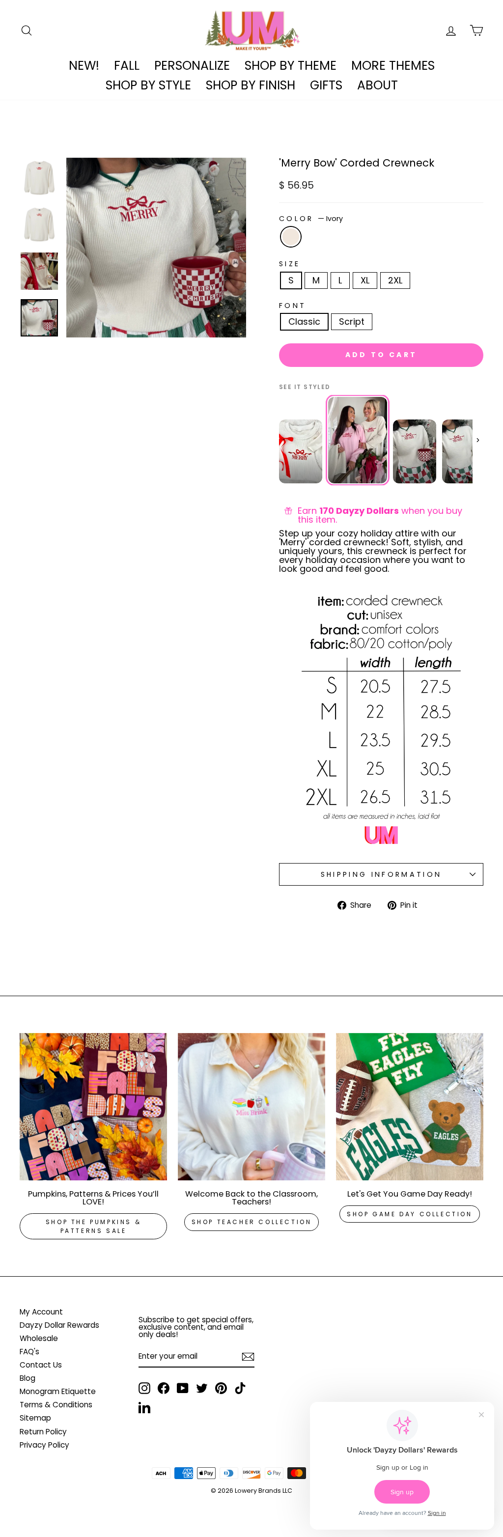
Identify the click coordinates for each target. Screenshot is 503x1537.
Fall (127, 65)
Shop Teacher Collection (252, 1222)
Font (292, 305)
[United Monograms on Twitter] (202, 1388)
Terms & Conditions (56, 1404)
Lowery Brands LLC (263, 1490)
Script (351, 321)
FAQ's (29, 1351)
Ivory (291, 237)
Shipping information (381, 874)
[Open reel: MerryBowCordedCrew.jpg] (300, 451)
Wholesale (39, 1338)
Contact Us (41, 1365)
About (377, 85)
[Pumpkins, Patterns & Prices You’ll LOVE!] (93, 1106)
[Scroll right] (478, 440)
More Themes (393, 65)
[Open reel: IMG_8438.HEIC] (463, 451)
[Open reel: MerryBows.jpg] (357, 440)
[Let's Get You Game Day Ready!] (409, 1106)
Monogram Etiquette (58, 1391)
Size (289, 263)
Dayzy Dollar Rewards (59, 1325)
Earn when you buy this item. (380, 515)
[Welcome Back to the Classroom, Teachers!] (251, 1106)
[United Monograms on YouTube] (183, 1388)
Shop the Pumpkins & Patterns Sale (93, 1226)
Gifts (326, 85)
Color (311, 218)
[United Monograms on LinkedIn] (144, 1407)
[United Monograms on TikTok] (240, 1388)
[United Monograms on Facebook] (163, 1388)
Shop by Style (148, 85)
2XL (395, 280)
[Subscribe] (248, 1357)
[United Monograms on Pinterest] (221, 1388)
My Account (41, 1312)
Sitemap (35, 1418)
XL (365, 280)
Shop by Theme (290, 65)
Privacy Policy (44, 1445)
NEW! (84, 65)
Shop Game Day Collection (409, 1214)
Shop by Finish (250, 85)
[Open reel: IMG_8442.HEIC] (414, 451)
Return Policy (43, 1431)
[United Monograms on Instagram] (144, 1388)
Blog (27, 1378)
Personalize (192, 65)
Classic (304, 321)
